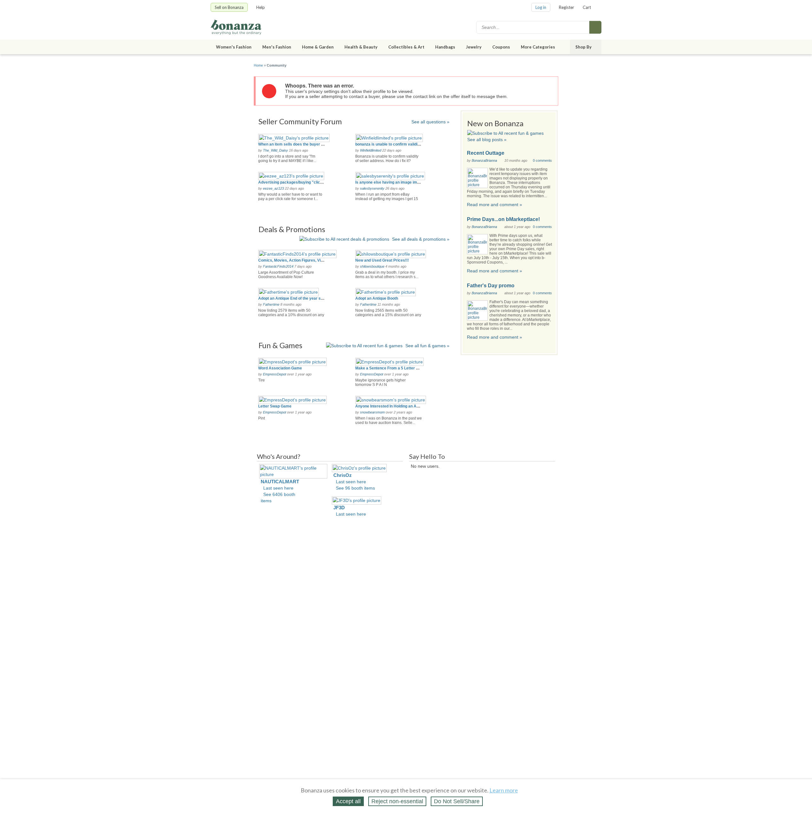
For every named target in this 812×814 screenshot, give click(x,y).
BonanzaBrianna (484, 160)
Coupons (501, 46)
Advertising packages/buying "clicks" (292, 182)
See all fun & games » (427, 345)
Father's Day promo (490, 285)
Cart (587, 7)
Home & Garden (318, 46)
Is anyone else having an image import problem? (398, 182)
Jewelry (473, 46)
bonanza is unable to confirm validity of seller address (403, 144)
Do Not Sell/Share (457, 801)
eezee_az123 (273, 188)
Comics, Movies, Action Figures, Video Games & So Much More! (315, 260)
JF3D (339, 507)
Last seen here (278, 488)
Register (566, 7)
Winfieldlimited (370, 150)
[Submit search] (595, 27)
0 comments (542, 160)
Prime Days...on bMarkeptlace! (503, 219)
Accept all (348, 801)
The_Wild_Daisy (275, 150)
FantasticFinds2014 (278, 266)
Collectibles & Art (406, 46)
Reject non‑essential (397, 801)
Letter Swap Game (274, 406)
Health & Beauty (360, 46)
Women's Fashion (234, 46)
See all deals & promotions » (420, 239)
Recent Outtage (485, 153)
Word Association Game (280, 368)
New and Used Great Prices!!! (382, 260)
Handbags (445, 46)
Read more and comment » (494, 204)
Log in (540, 7)
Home (258, 65)
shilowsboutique (372, 266)
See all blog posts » (487, 139)
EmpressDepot (274, 374)
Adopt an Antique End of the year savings (295, 298)
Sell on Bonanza (229, 7)
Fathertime (271, 304)
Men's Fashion (276, 46)
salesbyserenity (372, 188)
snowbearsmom (372, 412)
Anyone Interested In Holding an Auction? (392, 406)
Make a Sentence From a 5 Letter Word (390, 368)
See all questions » (430, 121)
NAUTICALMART (280, 481)
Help (260, 7)
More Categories (538, 46)
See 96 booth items (355, 488)
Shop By (583, 46)
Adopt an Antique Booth (376, 298)
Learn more (503, 790)
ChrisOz (342, 475)
